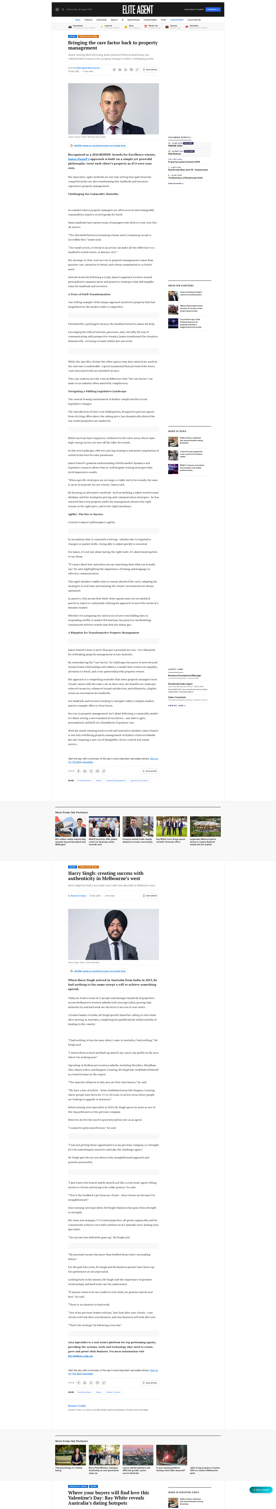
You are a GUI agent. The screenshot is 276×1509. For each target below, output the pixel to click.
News (77, 20)
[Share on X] (125, 69)
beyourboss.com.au (80, 1356)
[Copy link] (137, 69)
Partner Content (113, 1392)
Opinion (114, 20)
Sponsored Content (139, 780)
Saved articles (194, 20)
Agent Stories (134, 20)
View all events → (175, 183)
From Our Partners (181, 285)
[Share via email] (131, 69)
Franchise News (88, 36)
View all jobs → (177, 706)
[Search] (63, 9)
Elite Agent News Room (88, 68)
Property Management (116, 780)
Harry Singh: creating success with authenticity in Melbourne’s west (105, 875)
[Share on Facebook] (114, 69)
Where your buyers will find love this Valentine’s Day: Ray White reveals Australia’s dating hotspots (108, 1498)
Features (88, 20)
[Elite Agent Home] (138, 9)
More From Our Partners (71, 812)
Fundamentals (150, 20)
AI (123, 20)
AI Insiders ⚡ (213, 9)
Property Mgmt (177, 20)
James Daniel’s (79, 159)
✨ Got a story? (261, 1489)
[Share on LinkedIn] (120, 69)
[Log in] (57, 9)
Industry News (78, 1486)
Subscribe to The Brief (194, 9)
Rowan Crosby (78, 895)
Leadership (101, 20)
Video (163, 20)
